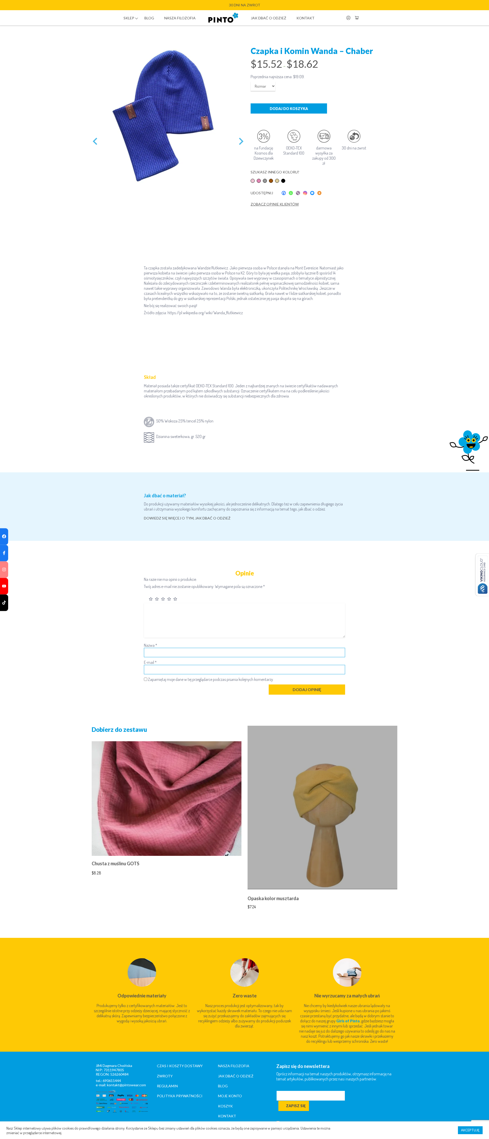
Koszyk (225, 1106)
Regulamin (167, 1086)
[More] (319, 193)
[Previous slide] (95, 141)
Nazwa (150, 645)
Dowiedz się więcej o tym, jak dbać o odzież (187, 518)
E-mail (150, 662)
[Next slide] (240, 141)
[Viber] (298, 193)
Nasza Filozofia (233, 1066)
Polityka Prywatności (179, 1096)
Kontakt (305, 18)
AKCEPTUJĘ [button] (470, 1130)
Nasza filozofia (180, 18)
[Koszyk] (357, 17)
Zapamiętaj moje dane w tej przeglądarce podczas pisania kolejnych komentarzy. (211, 679)
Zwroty (165, 1076)
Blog (149, 18)
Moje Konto (230, 1096)
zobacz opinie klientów (275, 204)
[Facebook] (284, 193)
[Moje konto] (348, 17)
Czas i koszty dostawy (180, 1066)
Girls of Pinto (348, 1021)
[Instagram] (305, 193)
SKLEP (129, 18)
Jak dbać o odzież (268, 18)
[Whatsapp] (291, 193)
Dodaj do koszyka (289, 108)
